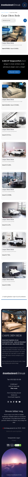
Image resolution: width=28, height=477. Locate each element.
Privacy (14, 440)
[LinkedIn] (11, 402)
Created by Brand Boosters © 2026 (14, 474)
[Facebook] (13, 402)
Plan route (14, 388)
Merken (6, 12)
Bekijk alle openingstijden (14, 431)
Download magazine (14, 397)
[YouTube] (19, 402)
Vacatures (14, 395)
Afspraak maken (14, 72)
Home (2, 12)
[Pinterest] (16, 402)
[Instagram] (8, 402)
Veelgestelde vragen (14, 438)
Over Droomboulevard (14, 393)
